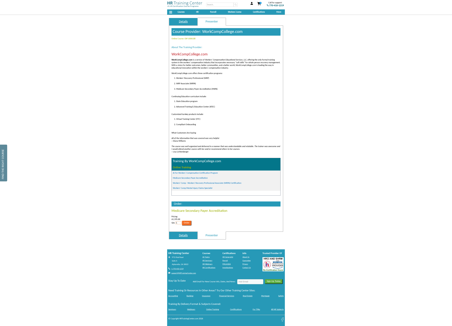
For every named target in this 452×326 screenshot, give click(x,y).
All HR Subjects (277, 309)
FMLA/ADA (226, 264)
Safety (281, 296)
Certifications (259, 12)
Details (183, 21)
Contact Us (246, 268)
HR (197, 12)
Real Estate (247, 296)
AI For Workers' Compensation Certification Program (195, 173)
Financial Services (226, 296)
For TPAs (256, 309)
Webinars (191, 309)
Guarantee (246, 261)
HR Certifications (208, 268)
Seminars (172, 309)
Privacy (245, 264)
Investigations (227, 268)
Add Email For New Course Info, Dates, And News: (214, 282)
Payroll (213, 12)
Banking (190, 296)
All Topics (206, 257)
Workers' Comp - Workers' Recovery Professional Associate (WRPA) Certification (207, 183)
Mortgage (265, 296)
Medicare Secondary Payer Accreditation (190, 178)
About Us (245, 257)
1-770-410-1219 (177, 269)
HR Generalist (227, 257)
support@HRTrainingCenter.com (183, 273)
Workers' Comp (234, 12)
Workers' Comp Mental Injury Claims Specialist (192, 188)
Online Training (212, 309)
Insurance (206, 296)
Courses (181, 12)
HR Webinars (207, 264)
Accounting (173, 296)
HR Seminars (207, 261)
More (278, 12)
